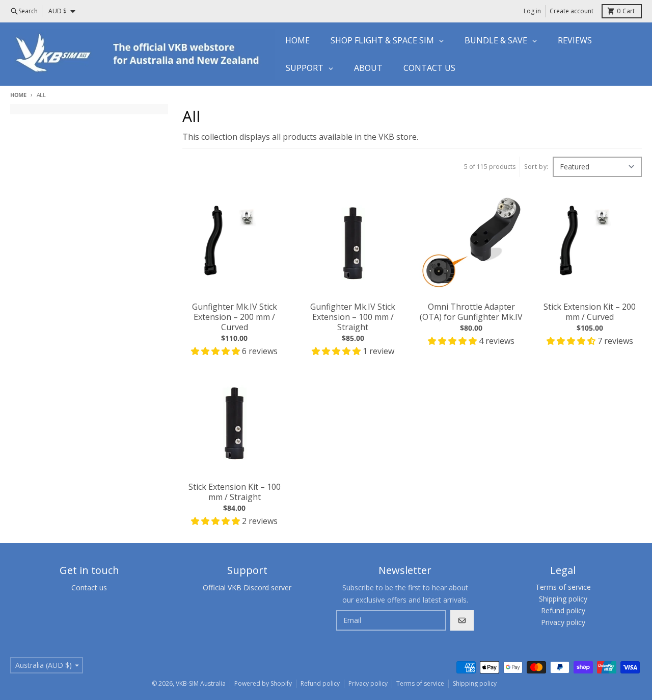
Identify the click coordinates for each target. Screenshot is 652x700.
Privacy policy (368, 683)
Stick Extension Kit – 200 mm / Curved (590, 312)
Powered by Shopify (263, 683)
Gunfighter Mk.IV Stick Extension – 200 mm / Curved (234, 317)
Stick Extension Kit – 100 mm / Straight (234, 492)
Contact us (89, 587)
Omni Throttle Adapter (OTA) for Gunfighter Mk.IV (471, 312)
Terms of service (420, 683)
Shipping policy (475, 683)
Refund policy (320, 683)
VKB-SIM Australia (201, 683)
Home (18, 94)
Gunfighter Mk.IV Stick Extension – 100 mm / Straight (352, 317)
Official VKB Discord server (247, 587)
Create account (571, 11)
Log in (532, 11)
